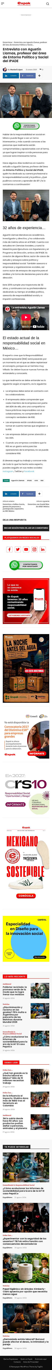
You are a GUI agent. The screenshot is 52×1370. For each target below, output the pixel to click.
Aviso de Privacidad (30, 1362)
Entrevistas (7, 42)
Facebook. (29, 471)
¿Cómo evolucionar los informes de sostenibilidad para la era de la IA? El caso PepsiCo (15, 1041)
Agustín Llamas (17, 480)
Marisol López (16, 69)
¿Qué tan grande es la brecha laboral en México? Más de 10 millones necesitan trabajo (15, 1078)
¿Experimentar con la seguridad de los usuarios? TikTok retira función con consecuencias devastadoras (24, 1241)
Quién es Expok (26, 1359)
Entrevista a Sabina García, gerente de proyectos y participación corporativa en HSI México (14, 507)
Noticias (6, 1004)
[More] (39, 75)
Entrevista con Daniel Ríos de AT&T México (38, 505)
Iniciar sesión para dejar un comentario (26, 528)
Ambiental (7, 984)
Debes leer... (8, 1070)
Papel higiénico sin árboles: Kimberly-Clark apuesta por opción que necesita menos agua (25, 1291)
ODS (36, 480)
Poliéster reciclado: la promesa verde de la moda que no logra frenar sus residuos (15, 991)
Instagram (8, 471)
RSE (42, 480)
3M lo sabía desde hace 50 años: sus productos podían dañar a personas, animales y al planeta (15, 1123)
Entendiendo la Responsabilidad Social (12, 1033)
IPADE (29, 480)
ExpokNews (7, 1197)
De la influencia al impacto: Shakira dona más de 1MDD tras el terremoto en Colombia (15, 1100)
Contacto (17, 1362)
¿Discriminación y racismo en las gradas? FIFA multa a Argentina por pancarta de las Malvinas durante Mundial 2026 (14, 1014)
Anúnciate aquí (40, 1359)
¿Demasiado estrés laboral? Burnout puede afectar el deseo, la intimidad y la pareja (26, 1342)
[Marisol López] (5, 69)
